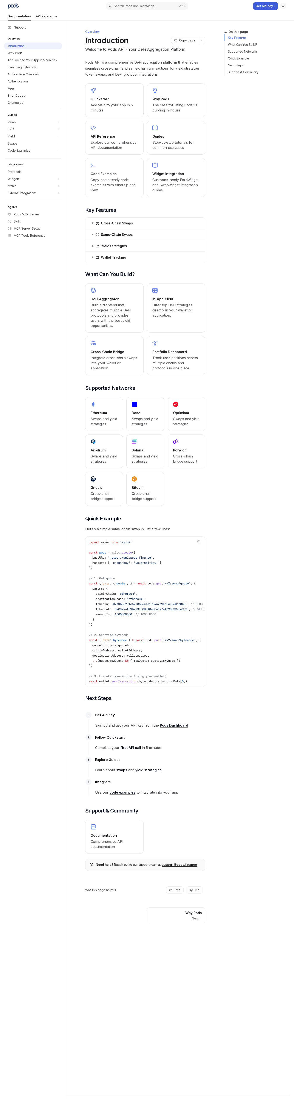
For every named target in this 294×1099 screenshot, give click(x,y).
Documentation (19, 16)
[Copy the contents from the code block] (199, 542)
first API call (131, 747)
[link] (114, 100)
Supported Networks (243, 51)
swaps (121, 770)
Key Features (237, 38)
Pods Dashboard (174, 725)
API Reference (46, 16)
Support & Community (243, 72)
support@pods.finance (179, 864)
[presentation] (145, 612)
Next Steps (236, 65)
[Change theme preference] (283, 6)
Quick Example (238, 58)
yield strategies (148, 770)
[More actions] (201, 40)
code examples (122, 792)
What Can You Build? (242, 44)
